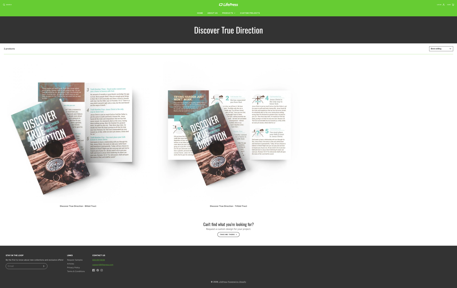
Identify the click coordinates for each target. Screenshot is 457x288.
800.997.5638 (98, 260)
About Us (212, 13)
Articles (70, 263)
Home (200, 13)
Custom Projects (250, 13)
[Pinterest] (97, 270)
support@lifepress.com (102, 264)
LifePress (223, 282)
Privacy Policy (73, 267)
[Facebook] (93, 270)
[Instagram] (101, 270)
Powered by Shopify (237, 282)
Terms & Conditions (76, 271)
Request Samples (75, 260)
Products (227, 13)
